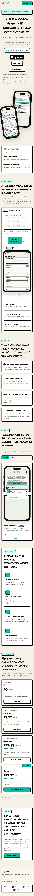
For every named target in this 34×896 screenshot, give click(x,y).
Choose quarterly (17, 760)
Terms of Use (6, 881)
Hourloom (18, 890)
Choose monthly (17, 729)
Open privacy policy (12, 855)
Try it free (17, 701)
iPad (12, 458)
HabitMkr (27, 887)
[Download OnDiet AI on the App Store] (17, 57)
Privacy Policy (15, 881)
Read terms (17, 63)
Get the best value (17, 789)
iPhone (5, 458)
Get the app (27, 3)
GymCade (17, 887)
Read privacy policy (17, 69)
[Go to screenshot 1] (15, 538)
